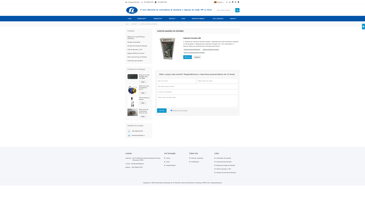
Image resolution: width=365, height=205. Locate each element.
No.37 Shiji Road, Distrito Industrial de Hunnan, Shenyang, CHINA (146, 159)
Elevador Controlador (133, 42)
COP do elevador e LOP (134, 49)
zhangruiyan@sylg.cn (134, 2)
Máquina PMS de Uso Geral (135, 53)
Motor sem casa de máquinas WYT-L (144, 87)
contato (128, 153)
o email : (128, 163)
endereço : (128, 158)
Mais (143, 82)
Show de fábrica (198, 18)
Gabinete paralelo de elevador (211, 49)
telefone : (128, 167)
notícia (172, 18)
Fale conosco (218, 18)
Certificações (195, 161)
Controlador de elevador (223, 158)
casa (129, 18)
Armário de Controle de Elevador (137, 46)
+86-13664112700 (148, 2)
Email (187, 57)
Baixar (232, 18)
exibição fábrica (171, 165)
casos (168, 161)
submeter (162, 110)
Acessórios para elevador (135, 60)
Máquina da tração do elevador (225, 165)
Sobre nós (141, 18)
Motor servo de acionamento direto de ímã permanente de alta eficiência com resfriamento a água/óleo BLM (144, 111)
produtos (157, 18)
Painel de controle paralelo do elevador (194, 52)
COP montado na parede (144, 98)
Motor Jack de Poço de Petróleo (137, 57)
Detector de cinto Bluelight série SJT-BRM (144, 76)
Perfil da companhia (197, 158)
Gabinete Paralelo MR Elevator (192, 49)
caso (183, 18)
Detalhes (197, 57)
